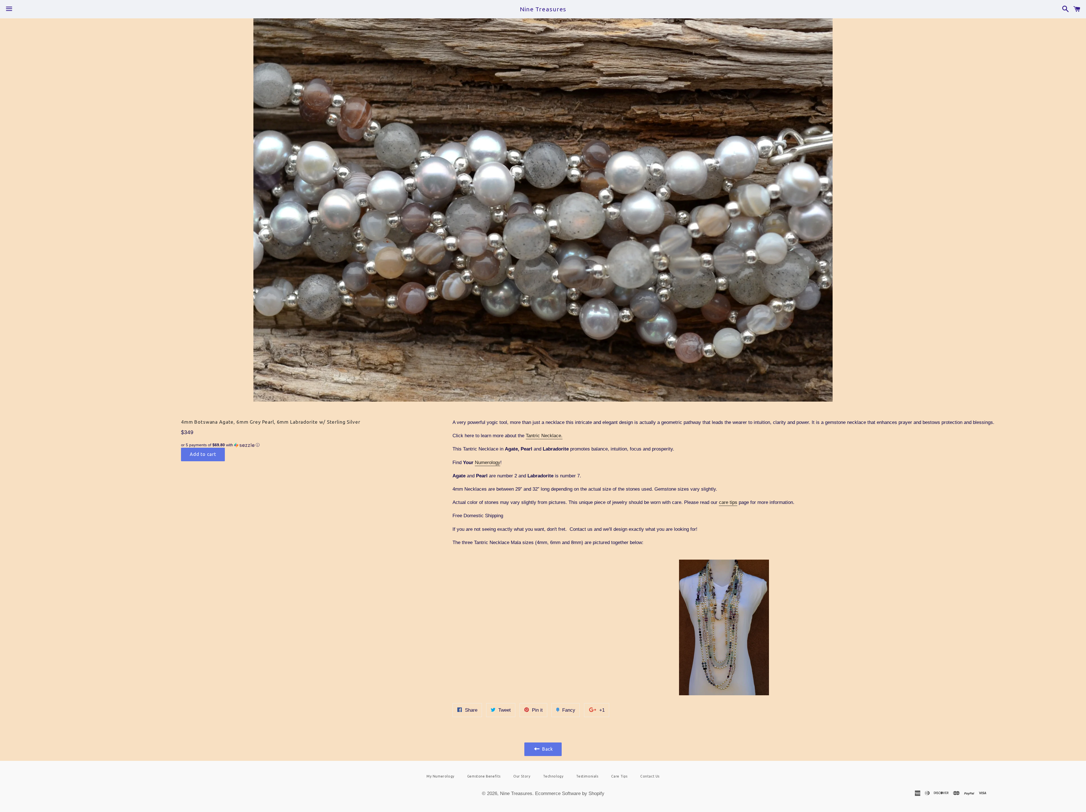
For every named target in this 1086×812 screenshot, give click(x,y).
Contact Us (650, 776)
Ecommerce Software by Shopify (569, 793)
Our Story (521, 776)
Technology (553, 776)
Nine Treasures (543, 9)
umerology (489, 462)
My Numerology (440, 776)
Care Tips (619, 776)
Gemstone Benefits (484, 776)
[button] (271, 445)
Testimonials (587, 776)
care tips (728, 502)
